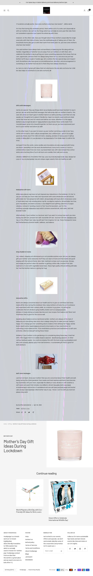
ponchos (65, 261)
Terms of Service (31, 545)
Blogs (27, 554)
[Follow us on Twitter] (74, 548)
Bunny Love (63, 136)
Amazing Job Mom (51, 136)
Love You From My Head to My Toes (56, 157)
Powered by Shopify (34, 569)
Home (5, 424)
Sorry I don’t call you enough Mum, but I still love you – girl (45, 133)
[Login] (84, 10)
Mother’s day (25, 408)
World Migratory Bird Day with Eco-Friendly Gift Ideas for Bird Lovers (29, 511)
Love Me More (37, 138)
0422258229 (29, 560)
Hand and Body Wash (61, 387)
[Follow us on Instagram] (79, 548)
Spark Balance (35, 326)
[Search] (8, 10)
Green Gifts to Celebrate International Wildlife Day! (58, 519)
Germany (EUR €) (9, 569)
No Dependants (49, 138)
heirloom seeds (27, 340)
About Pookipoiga (31, 551)
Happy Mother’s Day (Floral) (47, 122)
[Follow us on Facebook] (69, 548)
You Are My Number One (30, 159)
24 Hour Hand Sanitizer (27, 390)
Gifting (10, 424)
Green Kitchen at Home (31, 312)
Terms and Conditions (32, 548)
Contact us (29, 539)
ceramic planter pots (30, 342)
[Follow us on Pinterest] (84, 548)
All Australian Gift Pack (52, 199)
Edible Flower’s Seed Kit (43, 338)
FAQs (27, 536)
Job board (28, 557)
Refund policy (29, 542)
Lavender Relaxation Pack (31, 208)
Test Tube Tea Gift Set (36, 220)
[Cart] (88, 10)
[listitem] (25, 412)
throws (71, 261)
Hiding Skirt (26, 138)
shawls (21, 263)
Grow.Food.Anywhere (67, 340)
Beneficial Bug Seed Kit (59, 338)
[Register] (61, 551)
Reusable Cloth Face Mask (62, 385)
